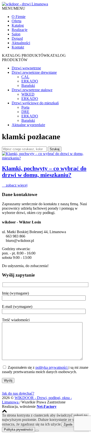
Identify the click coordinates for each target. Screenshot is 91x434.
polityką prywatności (51, 367)
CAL (25, 77)
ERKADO (29, 81)
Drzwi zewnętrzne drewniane (34, 72)
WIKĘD (27, 94)
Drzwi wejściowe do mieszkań (35, 103)
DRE (25, 112)
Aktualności (21, 43)
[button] (13, 8)
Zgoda (68, 424)
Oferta (16, 21)
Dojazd (17, 38)
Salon (16, 34)
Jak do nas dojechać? (18, 393)
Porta (25, 107)
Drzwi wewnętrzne (26, 68)
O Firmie (18, 17)
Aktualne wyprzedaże (28, 125)
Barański (28, 85)
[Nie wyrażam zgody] (37, 430)
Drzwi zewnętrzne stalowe (32, 90)
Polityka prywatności (18, 429)
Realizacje (19, 30)
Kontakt (18, 47)
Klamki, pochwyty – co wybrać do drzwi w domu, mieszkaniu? (44, 171)
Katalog (18, 25)
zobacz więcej (16, 185)
